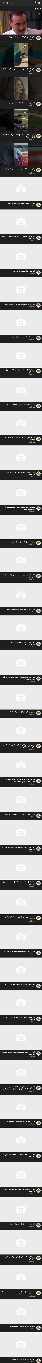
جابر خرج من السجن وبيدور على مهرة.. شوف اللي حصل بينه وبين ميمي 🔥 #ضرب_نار (19, 780)
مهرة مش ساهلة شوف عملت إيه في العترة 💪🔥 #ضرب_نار (19, 170)
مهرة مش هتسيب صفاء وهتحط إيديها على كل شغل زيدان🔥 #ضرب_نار (18, 678)
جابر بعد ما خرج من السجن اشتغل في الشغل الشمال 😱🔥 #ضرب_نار (19, 136)
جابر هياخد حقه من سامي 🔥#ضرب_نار (23, 337)
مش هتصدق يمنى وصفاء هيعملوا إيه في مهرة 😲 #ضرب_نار (19, 70)
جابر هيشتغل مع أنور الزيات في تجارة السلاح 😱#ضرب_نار (20, 371)
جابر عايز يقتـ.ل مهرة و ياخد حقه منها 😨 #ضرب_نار (19, 951)
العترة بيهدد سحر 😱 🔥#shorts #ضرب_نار (22, 103)
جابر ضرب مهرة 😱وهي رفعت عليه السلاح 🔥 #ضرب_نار (21, 473)
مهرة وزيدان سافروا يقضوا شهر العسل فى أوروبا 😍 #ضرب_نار (18, 848)
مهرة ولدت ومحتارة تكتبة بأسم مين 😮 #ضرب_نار (20, 984)
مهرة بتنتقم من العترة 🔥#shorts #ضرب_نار (21, 203)
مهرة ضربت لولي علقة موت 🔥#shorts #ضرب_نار (20, 304)
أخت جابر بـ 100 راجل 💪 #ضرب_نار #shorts (22, 1224)
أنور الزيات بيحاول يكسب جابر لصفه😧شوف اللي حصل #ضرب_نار (18, 1155)
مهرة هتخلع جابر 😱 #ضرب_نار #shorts (23, 1359)
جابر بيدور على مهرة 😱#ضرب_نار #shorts (22, 712)
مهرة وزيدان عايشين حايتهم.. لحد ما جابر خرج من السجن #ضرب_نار (20, 643)
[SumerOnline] (38, 38)
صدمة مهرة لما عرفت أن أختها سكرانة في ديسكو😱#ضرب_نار (18, 237)
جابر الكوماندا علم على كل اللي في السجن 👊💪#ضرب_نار (20, 1258)
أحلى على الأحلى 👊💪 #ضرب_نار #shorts (22, 1326)
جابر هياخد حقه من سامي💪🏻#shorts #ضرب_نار (21, 404)
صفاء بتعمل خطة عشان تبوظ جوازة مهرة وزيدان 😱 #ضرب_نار (19, 883)
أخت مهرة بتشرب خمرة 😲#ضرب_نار (24, 271)
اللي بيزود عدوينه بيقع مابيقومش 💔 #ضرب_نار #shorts (20, 1018)
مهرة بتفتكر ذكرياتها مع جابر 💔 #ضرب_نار (22, 37)
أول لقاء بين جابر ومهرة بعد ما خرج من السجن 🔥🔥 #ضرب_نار (19, 576)
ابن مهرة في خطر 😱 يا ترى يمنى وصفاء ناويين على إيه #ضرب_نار (19, 438)
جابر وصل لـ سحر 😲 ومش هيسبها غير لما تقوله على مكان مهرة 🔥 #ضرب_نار (19, 746)
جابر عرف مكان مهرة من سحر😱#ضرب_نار (22, 542)
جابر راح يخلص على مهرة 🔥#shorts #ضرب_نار (21, 609)
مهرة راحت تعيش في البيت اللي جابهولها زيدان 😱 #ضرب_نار (19, 1190)
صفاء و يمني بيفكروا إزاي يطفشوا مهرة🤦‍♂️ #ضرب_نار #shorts (18, 918)
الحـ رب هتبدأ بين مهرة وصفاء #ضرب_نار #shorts (20, 814)
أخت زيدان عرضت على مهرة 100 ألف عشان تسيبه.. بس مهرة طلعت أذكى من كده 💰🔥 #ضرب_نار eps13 (18, 1088)
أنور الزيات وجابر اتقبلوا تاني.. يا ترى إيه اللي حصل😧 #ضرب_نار (18, 1053)
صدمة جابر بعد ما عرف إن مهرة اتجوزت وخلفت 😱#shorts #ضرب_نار (20, 508)
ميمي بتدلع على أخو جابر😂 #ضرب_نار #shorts (21, 1121)
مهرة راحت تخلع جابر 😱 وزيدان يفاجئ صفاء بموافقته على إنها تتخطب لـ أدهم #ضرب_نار (18, 1292)
